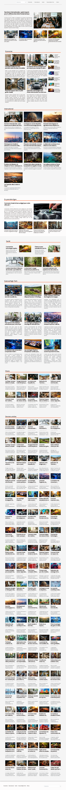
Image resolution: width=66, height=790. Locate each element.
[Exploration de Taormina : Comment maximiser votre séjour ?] (44, 376)
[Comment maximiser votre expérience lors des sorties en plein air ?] (40, 34)
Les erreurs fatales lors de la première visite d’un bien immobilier (15, 67)
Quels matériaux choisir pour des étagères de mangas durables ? (52, 297)
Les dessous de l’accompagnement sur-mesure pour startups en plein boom (36, 68)
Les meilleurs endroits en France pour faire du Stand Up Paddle (51, 165)
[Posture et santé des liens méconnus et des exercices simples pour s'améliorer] (40, 225)
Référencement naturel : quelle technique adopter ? (33, 769)
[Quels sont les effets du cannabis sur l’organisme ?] (44, 745)
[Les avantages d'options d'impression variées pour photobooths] (33, 344)
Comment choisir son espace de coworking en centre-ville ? (55, 555)
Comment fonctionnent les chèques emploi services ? (43, 770)
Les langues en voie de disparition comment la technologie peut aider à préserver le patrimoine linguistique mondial (33, 126)
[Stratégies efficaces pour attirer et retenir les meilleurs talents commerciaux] (22, 673)
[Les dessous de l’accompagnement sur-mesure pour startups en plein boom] (37, 60)
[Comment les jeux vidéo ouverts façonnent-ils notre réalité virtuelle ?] (52, 344)
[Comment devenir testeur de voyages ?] (10, 763)
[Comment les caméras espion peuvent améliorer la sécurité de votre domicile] (44, 673)
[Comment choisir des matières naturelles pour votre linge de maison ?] (10, 394)
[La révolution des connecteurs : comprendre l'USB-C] (25, 34)
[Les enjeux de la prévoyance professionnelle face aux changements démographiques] (51, 78)
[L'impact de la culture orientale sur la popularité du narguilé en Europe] (33, 157)
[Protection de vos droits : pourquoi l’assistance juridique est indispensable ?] (22, 529)
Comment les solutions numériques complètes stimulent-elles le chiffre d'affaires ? (57, 74)
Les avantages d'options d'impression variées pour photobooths (31, 351)
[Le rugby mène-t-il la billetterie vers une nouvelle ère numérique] (13, 289)
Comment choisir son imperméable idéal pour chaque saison (21, 662)
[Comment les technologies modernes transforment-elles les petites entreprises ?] (56, 529)
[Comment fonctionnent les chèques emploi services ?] (44, 763)
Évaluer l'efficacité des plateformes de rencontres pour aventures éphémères (57, 69)
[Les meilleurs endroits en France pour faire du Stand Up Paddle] (52, 157)
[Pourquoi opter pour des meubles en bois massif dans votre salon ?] (44, 565)
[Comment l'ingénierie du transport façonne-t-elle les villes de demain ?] (52, 316)
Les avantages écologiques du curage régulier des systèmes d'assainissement (57, 62)
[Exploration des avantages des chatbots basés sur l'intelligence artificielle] (10, 619)
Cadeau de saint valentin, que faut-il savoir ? (55, 769)
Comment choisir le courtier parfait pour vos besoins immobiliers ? (57, 57)
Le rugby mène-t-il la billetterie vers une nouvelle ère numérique (13, 297)
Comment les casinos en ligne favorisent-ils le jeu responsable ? (57, 91)
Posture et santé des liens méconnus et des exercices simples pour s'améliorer (39, 231)
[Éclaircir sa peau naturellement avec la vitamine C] (54, 248)
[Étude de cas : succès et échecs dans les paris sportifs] (22, 709)
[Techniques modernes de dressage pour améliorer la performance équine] (10, 637)
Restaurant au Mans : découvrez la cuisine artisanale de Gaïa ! (33, 662)
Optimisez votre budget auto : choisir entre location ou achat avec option (10, 40)
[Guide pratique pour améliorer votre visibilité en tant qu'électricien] (56, 655)
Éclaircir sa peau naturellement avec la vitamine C (40, 248)
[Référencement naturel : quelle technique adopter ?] (33, 763)
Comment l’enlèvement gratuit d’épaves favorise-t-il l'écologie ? (33, 297)
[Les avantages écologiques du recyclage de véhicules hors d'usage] (33, 316)
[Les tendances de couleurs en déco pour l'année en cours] (33, 727)
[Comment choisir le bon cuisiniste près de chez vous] (10, 673)
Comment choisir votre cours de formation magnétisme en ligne (11, 231)
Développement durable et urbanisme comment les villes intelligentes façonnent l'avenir (12, 145)
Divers (57, 2)
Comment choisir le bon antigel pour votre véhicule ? (17, 204)
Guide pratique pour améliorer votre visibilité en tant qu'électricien (56, 662)
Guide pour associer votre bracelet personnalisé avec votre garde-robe (56, 384)
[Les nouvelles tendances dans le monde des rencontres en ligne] (33, 394)
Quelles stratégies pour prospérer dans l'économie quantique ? (10, 573)
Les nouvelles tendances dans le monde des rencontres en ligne (32, 401)
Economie (30, 2)
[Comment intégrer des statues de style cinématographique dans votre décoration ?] (22, 394)
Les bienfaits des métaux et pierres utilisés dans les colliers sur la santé (10, 734)
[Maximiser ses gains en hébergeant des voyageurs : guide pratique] (10, 583)
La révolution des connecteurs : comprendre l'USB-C (25, 40)
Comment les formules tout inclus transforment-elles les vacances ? (57, 86)
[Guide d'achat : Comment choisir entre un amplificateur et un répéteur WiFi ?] (33, 673)
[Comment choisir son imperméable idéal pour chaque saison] (22, 655)
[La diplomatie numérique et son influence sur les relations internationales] (52, 137)
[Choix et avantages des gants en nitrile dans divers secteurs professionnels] (56, 619)
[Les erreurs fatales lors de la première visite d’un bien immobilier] (15, 60)
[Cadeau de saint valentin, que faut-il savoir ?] (56, 763)
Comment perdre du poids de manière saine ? (55, 751)
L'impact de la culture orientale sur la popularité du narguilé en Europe (33, 165)
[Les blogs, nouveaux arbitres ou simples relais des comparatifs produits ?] (10, 376)
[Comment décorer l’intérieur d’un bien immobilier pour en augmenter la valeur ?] (22, 763)
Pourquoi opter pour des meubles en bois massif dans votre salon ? (44, 573)
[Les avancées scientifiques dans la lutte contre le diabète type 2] (56, 583)
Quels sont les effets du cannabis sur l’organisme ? (44, 751)
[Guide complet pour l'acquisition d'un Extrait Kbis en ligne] (22, 691)
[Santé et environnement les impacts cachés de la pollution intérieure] (33, 601)
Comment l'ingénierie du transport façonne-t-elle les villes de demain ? (51, 324)
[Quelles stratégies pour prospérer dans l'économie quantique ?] (10, 565)
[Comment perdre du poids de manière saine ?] (56, 745)
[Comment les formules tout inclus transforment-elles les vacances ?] (51, 84)
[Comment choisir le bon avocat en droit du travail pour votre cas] (55, 225)
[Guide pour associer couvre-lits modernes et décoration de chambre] (33, 691)
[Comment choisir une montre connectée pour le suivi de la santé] (33, 709)
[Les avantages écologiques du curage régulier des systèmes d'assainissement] (50, 61)
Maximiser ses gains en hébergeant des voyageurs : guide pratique (10, 591)
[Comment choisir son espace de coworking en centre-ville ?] (56, 547)
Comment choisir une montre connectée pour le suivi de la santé (32, 716)
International (37, 2)
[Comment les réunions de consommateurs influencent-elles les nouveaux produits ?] (10, 691)
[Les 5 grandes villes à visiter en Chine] (13, 177)
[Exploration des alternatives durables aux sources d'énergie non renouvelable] (22, 583)
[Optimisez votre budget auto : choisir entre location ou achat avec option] (11, 34)
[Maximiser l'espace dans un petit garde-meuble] (15, 84)
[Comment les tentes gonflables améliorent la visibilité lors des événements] (56, 637)
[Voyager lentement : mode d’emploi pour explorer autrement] (22, 376)
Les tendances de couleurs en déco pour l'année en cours (32, 734)
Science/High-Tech (50, 2)
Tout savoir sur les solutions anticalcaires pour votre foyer (13, 323)
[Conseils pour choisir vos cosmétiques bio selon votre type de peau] (44, 655)
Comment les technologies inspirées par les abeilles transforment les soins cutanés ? (54, 41)
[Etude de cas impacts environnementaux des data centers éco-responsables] (44, 619)
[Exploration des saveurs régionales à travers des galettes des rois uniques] (25, 225)
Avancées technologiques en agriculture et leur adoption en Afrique (51, 125)
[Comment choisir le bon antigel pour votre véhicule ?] (48, 211)
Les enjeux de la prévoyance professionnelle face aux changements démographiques (57, 80)
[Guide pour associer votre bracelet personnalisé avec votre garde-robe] (56, 376)
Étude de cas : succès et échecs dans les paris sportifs (21, 716)
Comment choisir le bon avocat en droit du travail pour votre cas (54, 231)
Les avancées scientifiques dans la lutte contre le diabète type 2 (55, 591)
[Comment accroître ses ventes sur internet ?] (33, 745)
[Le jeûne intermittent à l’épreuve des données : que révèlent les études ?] (14, 261)
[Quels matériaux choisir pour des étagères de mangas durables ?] (52, 289)
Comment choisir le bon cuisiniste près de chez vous (10, 679)
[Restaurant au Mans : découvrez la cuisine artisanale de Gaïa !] (33, 655)
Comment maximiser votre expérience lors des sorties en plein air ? (40, 40)
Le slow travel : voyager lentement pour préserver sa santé (31, 269)
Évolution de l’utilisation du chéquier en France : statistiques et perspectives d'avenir (13, 166)
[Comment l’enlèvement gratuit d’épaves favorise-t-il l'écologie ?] (33, 289)
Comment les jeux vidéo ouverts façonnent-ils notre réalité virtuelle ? (51, 351)
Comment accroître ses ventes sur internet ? (33, 751)
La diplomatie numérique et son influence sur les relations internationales (51, 145)
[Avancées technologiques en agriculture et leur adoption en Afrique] (52, 116)
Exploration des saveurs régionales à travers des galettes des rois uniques (25, 231)
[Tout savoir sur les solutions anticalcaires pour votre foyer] (13, 316)
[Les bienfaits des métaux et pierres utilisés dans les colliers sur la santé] (10, 727)
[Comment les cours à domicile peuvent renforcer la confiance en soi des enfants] (56, 691)
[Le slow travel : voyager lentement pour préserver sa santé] (33, 261)
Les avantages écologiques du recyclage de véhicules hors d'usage (32, 324)
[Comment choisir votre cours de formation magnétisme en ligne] (11, 225)
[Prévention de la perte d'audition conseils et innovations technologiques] (33, 583)
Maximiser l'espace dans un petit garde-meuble (21, 464)
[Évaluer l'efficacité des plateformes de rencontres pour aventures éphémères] (51, 67)
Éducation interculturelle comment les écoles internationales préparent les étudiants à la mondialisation (33, 145)
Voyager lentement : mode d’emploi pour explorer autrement (22, 383)
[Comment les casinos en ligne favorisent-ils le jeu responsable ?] (51, 90)
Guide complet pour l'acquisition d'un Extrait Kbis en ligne (22, 697)
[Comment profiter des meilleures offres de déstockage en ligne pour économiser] (10, 709)
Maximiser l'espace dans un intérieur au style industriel (44, 400)
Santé (43, 2)
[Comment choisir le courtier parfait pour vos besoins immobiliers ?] (51, 56)
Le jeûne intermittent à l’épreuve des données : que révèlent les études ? (14, 269)
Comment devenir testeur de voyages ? (9, 769)
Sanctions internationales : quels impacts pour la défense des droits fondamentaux (16, 13)
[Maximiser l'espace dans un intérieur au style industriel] (44, 394)
